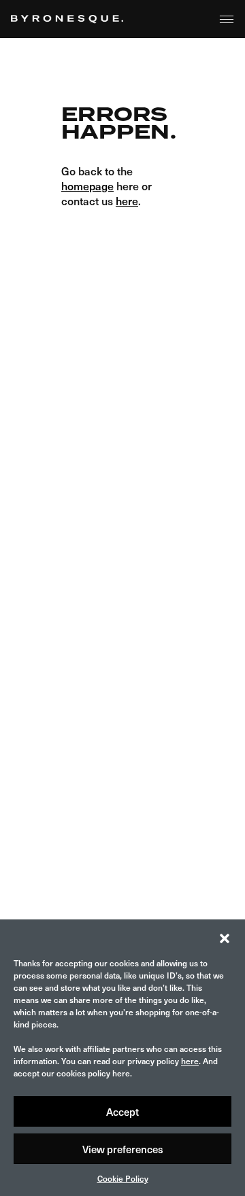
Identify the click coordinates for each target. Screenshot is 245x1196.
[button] (224, 936)
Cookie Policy (122, 1178)
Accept (122, 1111)
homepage (87, 185)
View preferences (122, 1149)
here (190, 1061)
